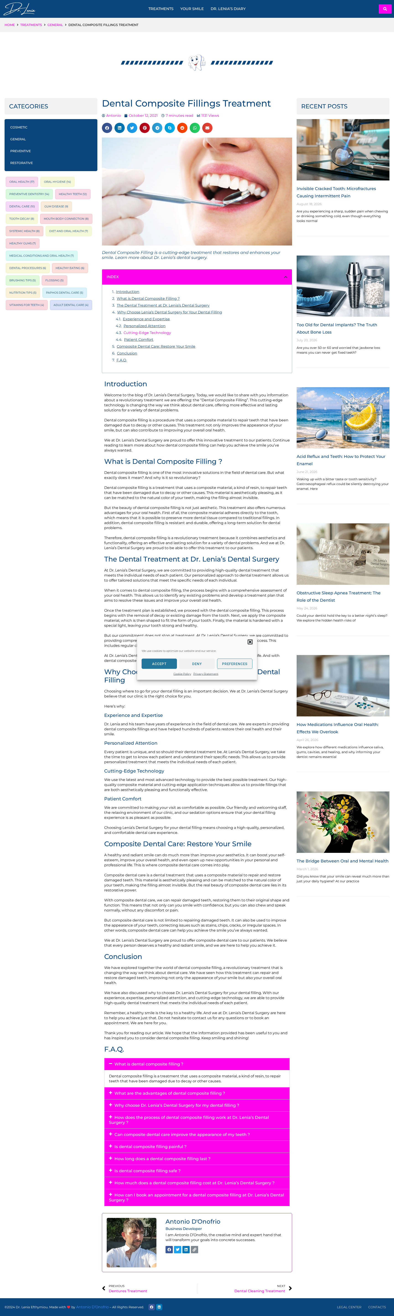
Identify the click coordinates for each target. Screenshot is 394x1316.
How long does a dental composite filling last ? (162, 1158)
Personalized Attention (145, 326)
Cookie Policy (182, 674)
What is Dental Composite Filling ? (148, 298)
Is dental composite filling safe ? (147, 1170)
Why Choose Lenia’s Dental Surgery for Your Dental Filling (169, 312)
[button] (250, 642)
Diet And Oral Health (68, 231)
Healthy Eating (70, 268)
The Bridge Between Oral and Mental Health (343, 861)
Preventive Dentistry (29, 194)
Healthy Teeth (73, 194)
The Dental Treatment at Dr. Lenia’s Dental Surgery (163, 305)
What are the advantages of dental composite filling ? (169, 1093)
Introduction (127, 292)
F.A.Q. (122, 360)
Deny (197, 664)
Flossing (54, 280)
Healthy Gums (22, 243)
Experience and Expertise (146, 319)
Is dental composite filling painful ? (150, 1146)
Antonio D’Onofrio (92, 1307)
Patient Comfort (138, 339)
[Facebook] (169, 1249)
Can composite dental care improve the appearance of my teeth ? (182, 1134)
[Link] (194, 1249)
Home (10, 25)
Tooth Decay (21, 218)
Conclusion (127, 353)
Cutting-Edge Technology (147, 333)
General (55, 25)
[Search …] (385, 9)
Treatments (31, 25)
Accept (159, 664)
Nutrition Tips (22, 292)
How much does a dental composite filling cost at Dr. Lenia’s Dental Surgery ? (194, 1182)
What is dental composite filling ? (148, 1064)
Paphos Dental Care (64, 292)
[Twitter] (177, 1249)
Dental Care (22, 206)
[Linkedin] (186, 1249)
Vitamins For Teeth (26, 305)
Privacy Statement (205, 674)
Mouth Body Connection (66, 218)
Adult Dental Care (71, 305)
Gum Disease (56, 206)
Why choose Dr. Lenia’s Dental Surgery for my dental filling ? (176, 1105)
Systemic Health (24, 231)
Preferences (234, 664)
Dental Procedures (27, 268)
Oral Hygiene (57, 181)
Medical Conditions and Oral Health (41, 255)
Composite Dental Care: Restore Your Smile (156, 346)
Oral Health (21, 181)
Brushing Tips (22, 280)
